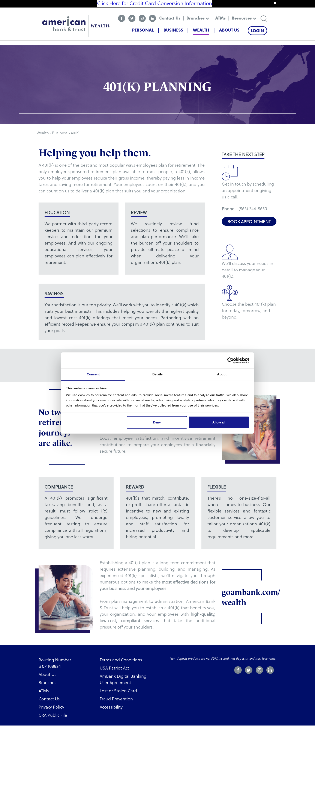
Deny (157, 422)
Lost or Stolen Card (118, 690)
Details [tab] (157, 374)
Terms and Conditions (121, 659)
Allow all (218, 422)
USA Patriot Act (114, 668)
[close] (274, 3)
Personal (143, 30)
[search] (264, 18)
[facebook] (121, 18)
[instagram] (142, 18)
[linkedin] (152, 18)
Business (173, 30)
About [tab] (221, 374)
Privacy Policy (51, 707)
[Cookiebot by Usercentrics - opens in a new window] (230, 360)
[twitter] (131, 18)
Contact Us (169, 18)
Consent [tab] (93, 374)
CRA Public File (53, 715)
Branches (196, 18)
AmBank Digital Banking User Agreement (123, 679)
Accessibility (111, 707)
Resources (242, 18)
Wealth (201, 30)
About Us (229, 30)
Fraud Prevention (116, 698)
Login (257, 30)
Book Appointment (249, 221)
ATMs (220, 18)
